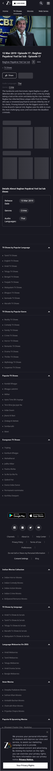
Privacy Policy (33, 542)
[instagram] (21, 528)
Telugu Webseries (11, 663)
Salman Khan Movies (12, 695)
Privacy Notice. (26, 759)
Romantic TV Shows (12, 346)
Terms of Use (16, 547)
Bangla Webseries (11, 673)
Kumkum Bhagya (11, 453)
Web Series (43, 11)
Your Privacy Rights (25, 765)
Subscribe (20, 3)
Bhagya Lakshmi (11, 389)
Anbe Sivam (9, 410)
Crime (11, 86)
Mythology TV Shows (12, 362)
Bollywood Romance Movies (15, 599)
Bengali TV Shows (11, 277)
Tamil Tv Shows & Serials (14, 620)
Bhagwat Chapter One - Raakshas (18, 727)
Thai (19, 82)
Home (5, 11)
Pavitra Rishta (10, 469)
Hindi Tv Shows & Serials (14, 615)
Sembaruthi (9, 426)
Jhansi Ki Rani (9, 415)
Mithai (7, 394)
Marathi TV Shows (11, 303)
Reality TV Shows (11, 319)
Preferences (34, 547)
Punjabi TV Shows (11, 282)
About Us (33, 536)
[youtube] (37, 528)
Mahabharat (9, 458)
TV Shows (17, 11)
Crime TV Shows (11, 335)
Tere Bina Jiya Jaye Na (13, 405)
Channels (18, 536)
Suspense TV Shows (12, 367)
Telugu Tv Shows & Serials (15, 625)
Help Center (16, 542)
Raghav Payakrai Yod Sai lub (16, 60)
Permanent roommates (14, 490)
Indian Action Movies (12, 588)
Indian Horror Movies (13, 577)
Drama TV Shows (11, 351)
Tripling (7, 447)
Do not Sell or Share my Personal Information (25, 553)
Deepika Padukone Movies (15, 690)
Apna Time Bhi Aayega (13, 399)
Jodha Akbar (9, 463)
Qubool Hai (9, 479)
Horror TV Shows (11, 341)
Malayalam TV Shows (13, 287)
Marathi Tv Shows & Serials (15, 631)
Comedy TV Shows (11, 325)
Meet (6, 431)
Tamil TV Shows (10, 255)
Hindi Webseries (11, 652)
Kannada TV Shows (12, 298)
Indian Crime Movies (12, 593)
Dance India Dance (12, 485)
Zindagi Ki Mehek (11, 421)
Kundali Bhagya (10, 383)
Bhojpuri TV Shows (12, 293)
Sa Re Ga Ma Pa (10, 474)
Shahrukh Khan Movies (13, 706)
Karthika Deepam (11, 495)
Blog (36, 558)
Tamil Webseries (11, 657)
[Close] (47, 732)
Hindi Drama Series (12, 668)
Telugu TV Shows (11, 271)
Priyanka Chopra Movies (14, 711)
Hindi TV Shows (10, 266)
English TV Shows (11, 261)
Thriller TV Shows (11, 357)
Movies (30, 11)
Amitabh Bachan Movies (14, 700)
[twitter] (29, 528)
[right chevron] (6, 136)
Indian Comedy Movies (13, 583)
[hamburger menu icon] (48, 3)
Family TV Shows (11, 330)
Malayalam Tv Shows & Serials (16, 636)
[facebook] (13, 528)
